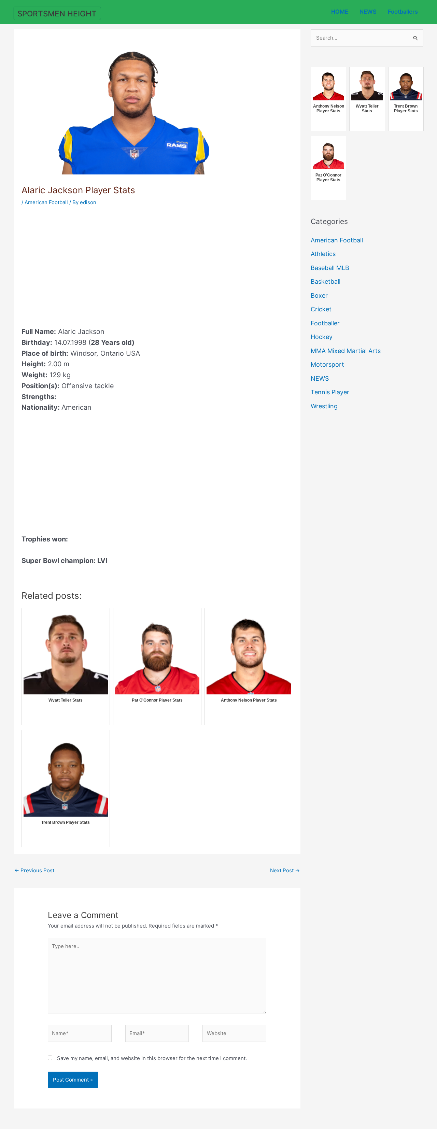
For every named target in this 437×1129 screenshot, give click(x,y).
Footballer (325, 323)
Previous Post (34, 870)
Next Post (285, 870)
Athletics (323, 253)
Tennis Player (330, 392)
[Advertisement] (79, 264)
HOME (339, 11)
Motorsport (327, 364)
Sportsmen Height (57, 13)
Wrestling (324, 406)
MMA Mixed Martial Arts (346, 350)
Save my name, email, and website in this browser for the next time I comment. (152, 1058)
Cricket (321, 309)
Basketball (325, 281)
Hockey (322, 336)
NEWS (368, 11)
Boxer (319, 295)
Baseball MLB (330, 267)
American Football (46, 202)
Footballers (403, 11)
